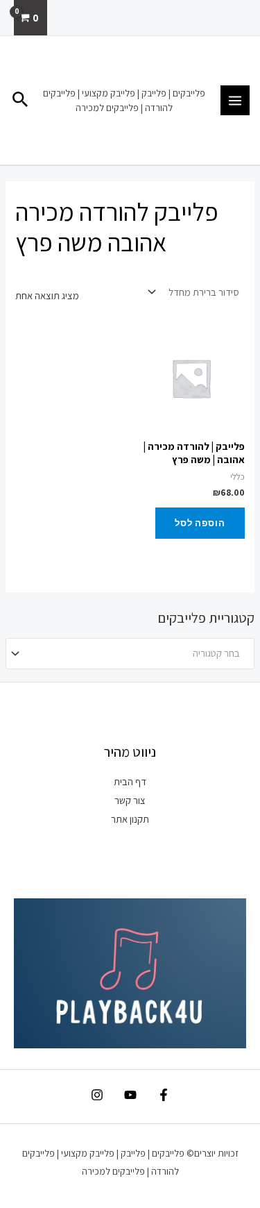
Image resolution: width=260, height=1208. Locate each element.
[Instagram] (97, 1095)
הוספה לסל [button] (200, 522)
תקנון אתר (130, 818)
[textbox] (135, 653)
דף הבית (130, 781)
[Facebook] (163, 1095)
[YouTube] (130, 1095)
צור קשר (130, 800)
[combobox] (130, 653)
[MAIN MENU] (235, 100)
